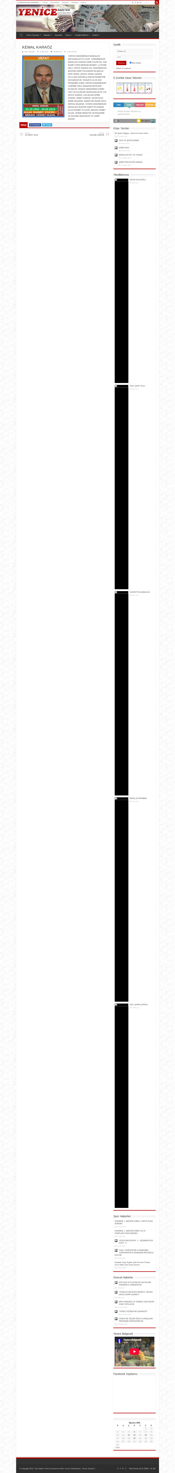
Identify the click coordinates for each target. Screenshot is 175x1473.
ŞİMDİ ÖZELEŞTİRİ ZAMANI (130, 162)
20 (134, 1438)
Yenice (68, 35)
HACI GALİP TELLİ (137, 386)
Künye (45, 2)
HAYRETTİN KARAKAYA (140, 592)
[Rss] (133, 2)
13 (134, 1435)
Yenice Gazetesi (32, 35)
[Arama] (157, 2)
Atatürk (95, 35)
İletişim (83, 2)
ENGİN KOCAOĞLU (138, 180)
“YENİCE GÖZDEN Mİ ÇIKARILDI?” (133, 1311)
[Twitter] (138, 2)
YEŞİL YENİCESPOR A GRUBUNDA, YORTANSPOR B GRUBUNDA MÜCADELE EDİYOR (134, 1252)
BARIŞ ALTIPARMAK (138, 798)
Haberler (47, 35)
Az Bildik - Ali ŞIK (149, 1469)
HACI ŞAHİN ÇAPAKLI (139, 1005)
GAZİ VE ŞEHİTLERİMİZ (129, 140)
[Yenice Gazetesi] (87, 18)
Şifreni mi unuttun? (123, 68)
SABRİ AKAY (124, 148)
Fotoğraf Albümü (81, 35)
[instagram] (140, 2)
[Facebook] (135, 2)
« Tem (117, 1448)
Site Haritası (54, 2)
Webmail (65, 2)
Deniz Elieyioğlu (29, 51)
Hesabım (74, 2)
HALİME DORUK (97, 134)
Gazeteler (58, 35)
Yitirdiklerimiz (57, 51)
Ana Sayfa (21, 35)
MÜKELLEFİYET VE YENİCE (131, 155)
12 (129, 1435)
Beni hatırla (136, 63)
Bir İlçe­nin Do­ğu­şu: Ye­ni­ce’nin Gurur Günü (131, 133)
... (96, 1469)
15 (146, 1435)
